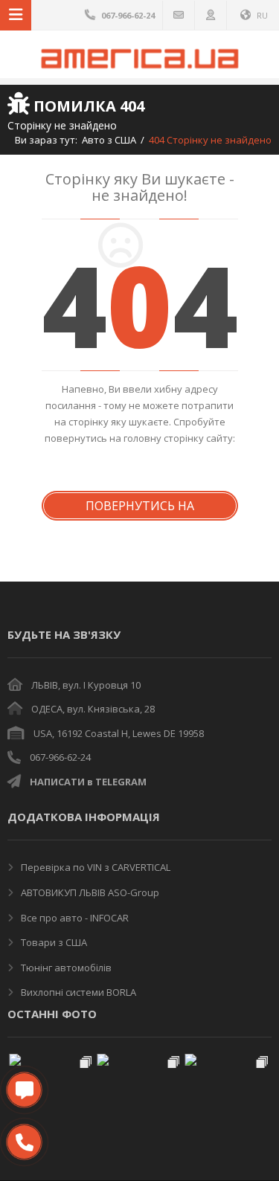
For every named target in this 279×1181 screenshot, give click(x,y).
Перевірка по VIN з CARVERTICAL (94, 867)
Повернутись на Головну (140, 509)
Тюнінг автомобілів (65, 967)
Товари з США (53, 942)
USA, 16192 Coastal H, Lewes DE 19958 (118, 733)
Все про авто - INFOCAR (74, 917)
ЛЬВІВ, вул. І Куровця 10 (86, 685)
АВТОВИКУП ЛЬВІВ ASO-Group (89, 892)
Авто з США (109, 140)
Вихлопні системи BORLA (77, 992)
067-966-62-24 (60, 757)
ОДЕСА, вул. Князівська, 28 (93, 708)
